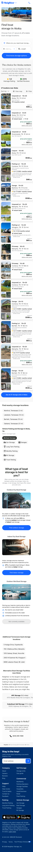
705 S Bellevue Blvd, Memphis (14, 649)
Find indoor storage (16, 572)
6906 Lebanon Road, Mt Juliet (14, 662)
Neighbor (6, 744)
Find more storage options (16, 56)
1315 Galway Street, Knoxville (14, 653)
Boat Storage (13, 744)
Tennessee (21, 744)
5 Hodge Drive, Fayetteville (13, 645)
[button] (9, 48)
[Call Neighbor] (29, 2)
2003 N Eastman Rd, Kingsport (14, 658)
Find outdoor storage (16, 528)
